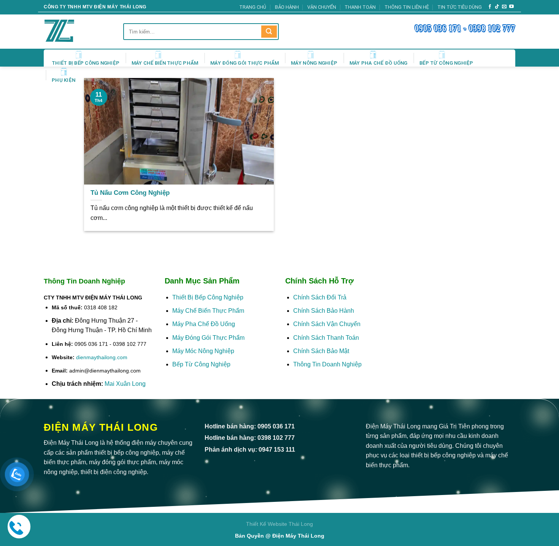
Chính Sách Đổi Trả (319, 297)
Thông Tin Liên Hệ (406, 7)
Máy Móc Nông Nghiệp (203, 351)
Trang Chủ (252, 7)
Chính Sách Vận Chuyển (326, 324)
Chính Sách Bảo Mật (322, 351)
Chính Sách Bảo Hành (323, 310)
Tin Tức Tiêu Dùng (459, 7)
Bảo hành (287, 7)
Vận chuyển (321, 7)
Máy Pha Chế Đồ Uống (378, 63)
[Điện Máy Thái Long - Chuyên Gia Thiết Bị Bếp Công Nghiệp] (70, 31)
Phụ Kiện (63, 80)
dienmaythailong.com (101, 357)
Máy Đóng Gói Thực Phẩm (244, 63)
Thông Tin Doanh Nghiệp (327, 364)
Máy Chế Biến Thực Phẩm (165, 63)
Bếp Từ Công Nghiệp (446, 63)
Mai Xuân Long (125, 383)
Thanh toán (360, 7)
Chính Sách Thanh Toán (326, 337)
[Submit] (268, 31)
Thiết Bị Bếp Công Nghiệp (85, 63)
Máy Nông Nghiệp (314, 63)
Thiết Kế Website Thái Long (279, 524)
